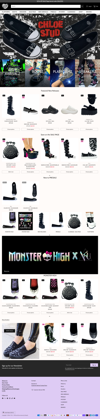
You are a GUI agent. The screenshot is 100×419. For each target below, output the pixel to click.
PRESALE (63, 397)
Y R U (11, 415)
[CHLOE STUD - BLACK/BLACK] (30, 193)
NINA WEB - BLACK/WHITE (30, 124)
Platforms (63, 383)
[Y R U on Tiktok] (12, 398)
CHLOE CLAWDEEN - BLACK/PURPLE (11, 306)
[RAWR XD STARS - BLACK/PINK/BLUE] (50, 150)
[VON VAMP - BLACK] (11, 150)
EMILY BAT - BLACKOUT (89, 350)
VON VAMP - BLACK (11, 165)
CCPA (3, 391)
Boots (62, 386)
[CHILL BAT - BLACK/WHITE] (89, 150)
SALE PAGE (64, 391)
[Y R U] (5, 6)
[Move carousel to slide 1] (40, 57)
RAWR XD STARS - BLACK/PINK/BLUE (50, 165)
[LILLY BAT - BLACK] (89, 106)
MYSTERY (63, 399)
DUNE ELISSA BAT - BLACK (11, 121)
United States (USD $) (9, 412)
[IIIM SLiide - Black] (50, 106)
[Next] (97, 155)
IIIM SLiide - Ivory (70, 121)
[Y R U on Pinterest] (7, 398)
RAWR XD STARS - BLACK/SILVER (69, 165)
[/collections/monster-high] (50, 255)
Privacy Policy (6, 385)
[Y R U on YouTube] (14, 398)
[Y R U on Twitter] (5, 398)
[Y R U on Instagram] (10, 398)
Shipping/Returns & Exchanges (10, 389)
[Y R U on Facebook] (3, 398)
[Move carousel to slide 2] (58, 57)
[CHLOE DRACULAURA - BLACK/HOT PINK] (50, 290)
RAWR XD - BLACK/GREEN (50, 350)
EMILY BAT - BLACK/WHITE (69, 350)
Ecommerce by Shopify (23, 415)
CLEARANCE (64, 402)
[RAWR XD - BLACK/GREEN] (50, 334)
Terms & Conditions (7, 387)
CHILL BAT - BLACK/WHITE (89, 165)
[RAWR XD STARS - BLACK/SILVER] (69, 150)
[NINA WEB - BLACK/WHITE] (30, 107)
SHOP (62, 404)
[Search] (82, 6)
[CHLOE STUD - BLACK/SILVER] (11, 193)
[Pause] (69, 57)
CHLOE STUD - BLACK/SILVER (11, 208)
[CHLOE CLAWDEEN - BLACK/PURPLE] (11, 290)
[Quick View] (18, 96)
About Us (4, 381)
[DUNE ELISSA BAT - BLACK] (11, 106)
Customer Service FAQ (39, 390)
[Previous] (2, 155)
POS (15, 415)
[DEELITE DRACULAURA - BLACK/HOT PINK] (30, 150)
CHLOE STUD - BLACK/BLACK (30, 208)
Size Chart (5, 383)
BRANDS (63, 407)
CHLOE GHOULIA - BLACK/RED (30, 306)
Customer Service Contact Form (39, 385)
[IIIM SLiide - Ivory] (69, 106)
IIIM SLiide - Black (50, 121)
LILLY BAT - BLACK (89, 121)
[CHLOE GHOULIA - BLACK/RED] (30, 290)
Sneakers (63, 389)
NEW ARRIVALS (65, 394)
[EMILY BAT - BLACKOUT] (89, 334)
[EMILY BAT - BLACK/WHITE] (70, 334)
